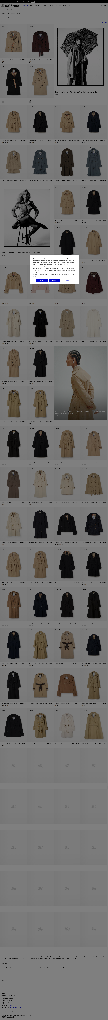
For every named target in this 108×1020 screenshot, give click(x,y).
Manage (67, 280)
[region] (54, 269)
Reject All (55, 280)
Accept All (42, 280)
